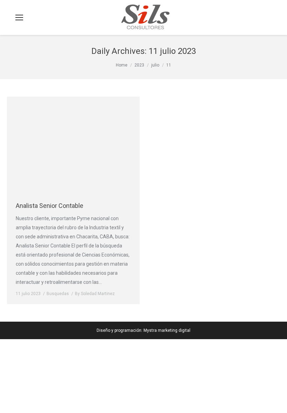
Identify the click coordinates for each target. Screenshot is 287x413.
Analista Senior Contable (49, 205)
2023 (139, 65)
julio (155, 65)
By (95, 293)
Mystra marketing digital (167, 330)
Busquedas (58, 293)
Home (121, 65)
